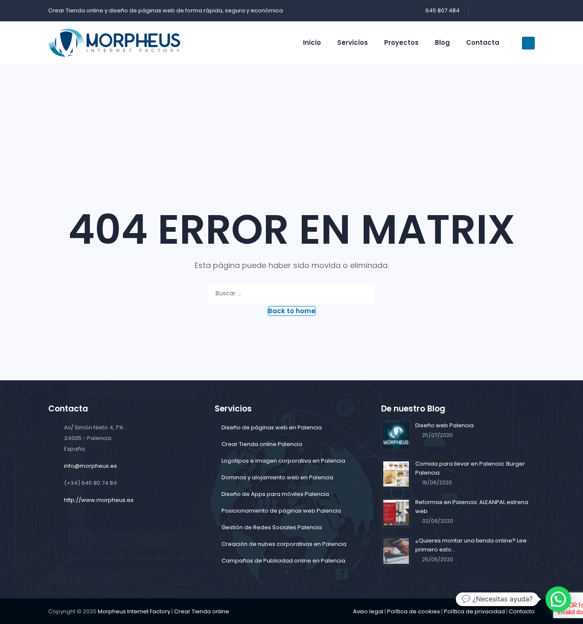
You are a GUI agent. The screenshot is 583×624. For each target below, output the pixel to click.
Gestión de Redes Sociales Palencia (272, 527)
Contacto (522, 611)
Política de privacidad (474, 611)
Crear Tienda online (75, 10)
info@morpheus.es (90, 466)
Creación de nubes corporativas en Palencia (284, 544)
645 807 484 (443, 10)
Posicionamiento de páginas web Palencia (281, 511)
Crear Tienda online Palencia (262, 444)
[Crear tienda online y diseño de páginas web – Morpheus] (114, 42)
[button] (292, 311)
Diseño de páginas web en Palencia (272, 427)
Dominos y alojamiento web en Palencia (277, 477)
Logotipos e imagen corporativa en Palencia (283, 461)
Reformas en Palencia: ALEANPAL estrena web (471, 506)
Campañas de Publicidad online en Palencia (283, 561)
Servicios (352, 42)
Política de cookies (413, 611)
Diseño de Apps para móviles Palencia (275, 494)
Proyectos (401, 42)
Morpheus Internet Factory (134, 611)
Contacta (482, 42)
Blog (442, 42)
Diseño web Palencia (444, 425)
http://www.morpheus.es (99, 500)
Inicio (312, 42)
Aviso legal (368, 611)
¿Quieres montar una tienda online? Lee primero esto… (471, 545)
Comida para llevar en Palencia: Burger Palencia (470, 468)
